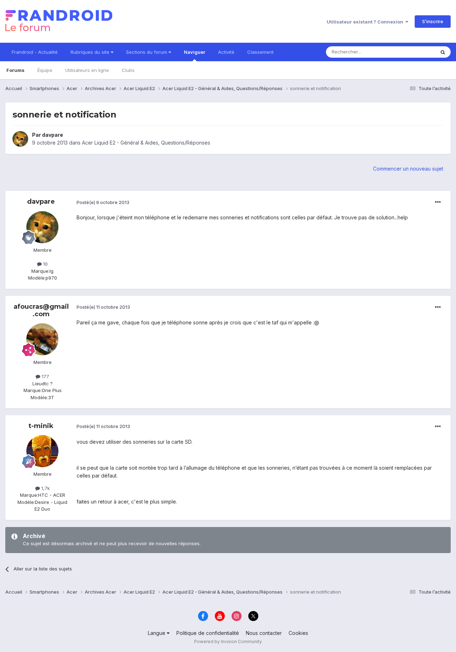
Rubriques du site (91, 52)
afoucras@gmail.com (41, 310)
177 (44, 376)
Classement (260, 52)
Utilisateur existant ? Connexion (366, 22)
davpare (52, 135)
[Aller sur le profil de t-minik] (42, 451)
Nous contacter (264, 633)
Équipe (44, 70)
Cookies (298, 633)
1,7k (45, 488)
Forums (15, 70)
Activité (226, 52)
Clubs (128, 70)
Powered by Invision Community (228, 641)
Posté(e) (103, 202)
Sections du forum (147, 52)
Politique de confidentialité (207, 633)
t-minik (40, 426)
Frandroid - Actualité (35, 52)
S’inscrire (432, 21)
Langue (157, 633)
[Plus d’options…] (438, 202)
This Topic (414, 51)
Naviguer (194, 52)
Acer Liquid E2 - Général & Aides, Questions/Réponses (146, 143)
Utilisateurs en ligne (87, 70)
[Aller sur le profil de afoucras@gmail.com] (42, 339)
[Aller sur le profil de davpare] (20, 139)
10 (45, 264)
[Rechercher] (443, 52)
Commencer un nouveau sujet (408, 169)
